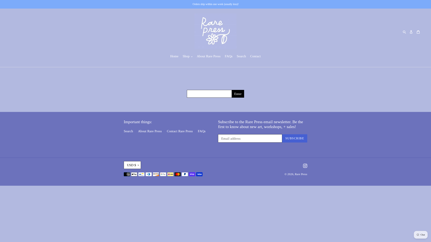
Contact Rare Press (180, 131)
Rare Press (301, 174)
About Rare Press (150, 131)
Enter (238, 94)
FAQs (202, 131)
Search (128, 131)
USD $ (131, 165)
